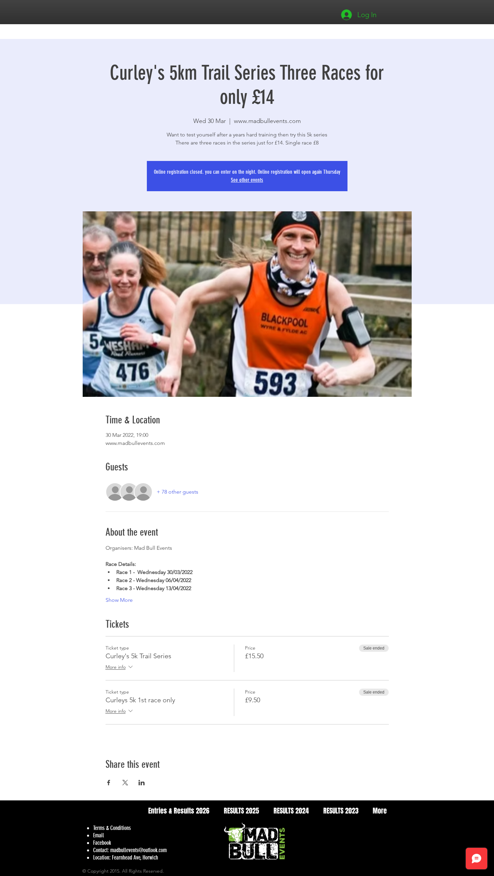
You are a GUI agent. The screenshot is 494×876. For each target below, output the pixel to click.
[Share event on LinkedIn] (141, 782)
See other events (247, 180)
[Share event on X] (125, 782)
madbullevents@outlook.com (138, 850)
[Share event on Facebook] (109, 782)
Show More (119, 600)
